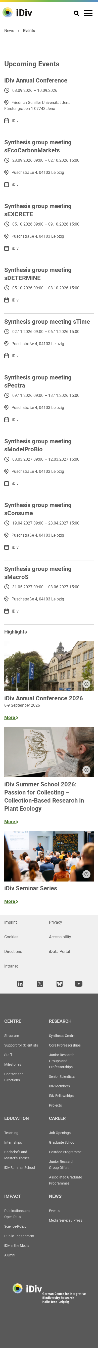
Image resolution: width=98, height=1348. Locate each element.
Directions (13, 951)
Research (60, 1021)
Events (54, 1211)
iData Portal (59, 951)
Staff (8, 1055)
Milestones (12, 1064)
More (10, 717)
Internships (13, 1142)
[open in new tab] (19, 983)
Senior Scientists (62, 1077)
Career (57, 1118)
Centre (12, 1021)
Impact (12, 1196)
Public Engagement (19, 1236)
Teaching (11, 1133)
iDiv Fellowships (61, 1096)
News (9, 30)
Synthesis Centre (62, 1036)
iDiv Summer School (19, 1168)
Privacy (55, 922)
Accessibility (60, 936)
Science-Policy (15, 1226)
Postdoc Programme (65, 1152)
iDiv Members (59, 1086)
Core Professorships (65, 1045)
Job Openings (60, 1133)
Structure (11, 1036)
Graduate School (62, 1142)
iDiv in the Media (16, 1246)
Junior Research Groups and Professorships (61, 1061)
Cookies (11, 936)
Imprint (10, 922)
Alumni (9, 1255)
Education (16, 1118)
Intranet (11, 966)
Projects (55, 1105)
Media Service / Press (65, 1220)
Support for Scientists (21, 1045)
